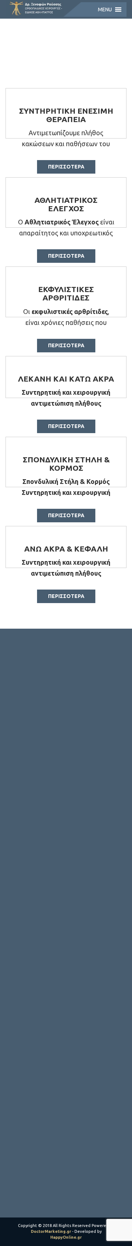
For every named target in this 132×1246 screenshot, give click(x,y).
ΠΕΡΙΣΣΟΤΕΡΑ (66, 167)
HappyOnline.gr (66, 1237)
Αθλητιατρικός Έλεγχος (66, 204)
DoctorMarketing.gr (51, 1231)
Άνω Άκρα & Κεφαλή (66, 548)
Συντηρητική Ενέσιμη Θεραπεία (66, 115)
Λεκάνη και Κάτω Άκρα (66, 378)
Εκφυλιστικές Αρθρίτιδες (66, 293)
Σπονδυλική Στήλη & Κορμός (66, 463)
